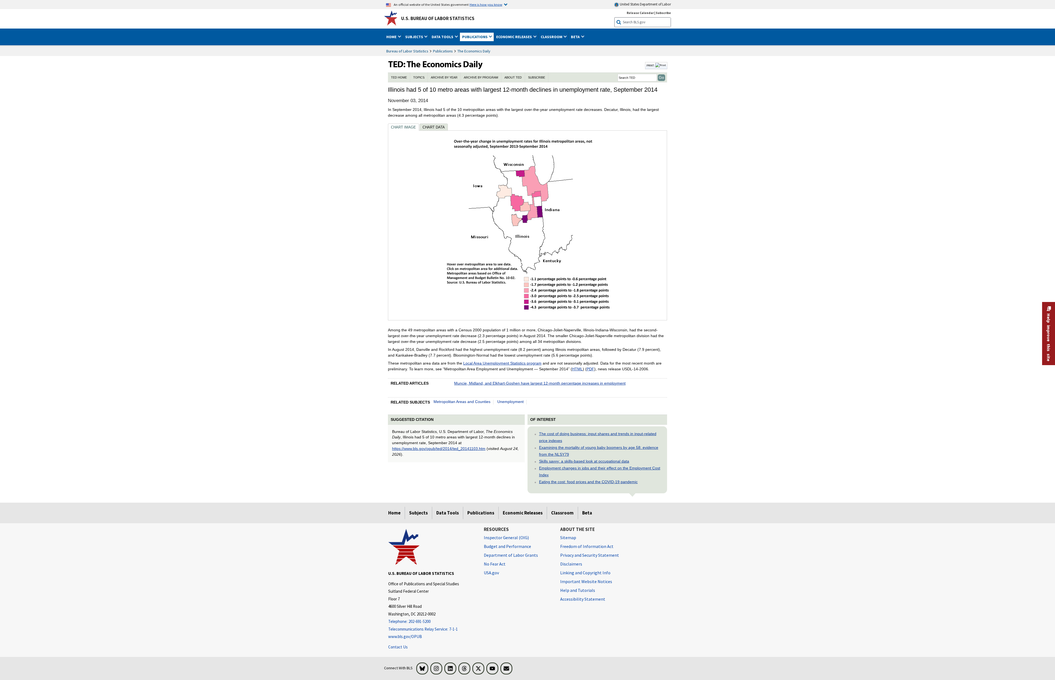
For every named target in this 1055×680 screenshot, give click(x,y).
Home (394, 513)
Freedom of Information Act (586, 546)
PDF (590, 369)
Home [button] (391, 36)
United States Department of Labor (645, 4)
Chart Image (403, 127)
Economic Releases (523, 513)
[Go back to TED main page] (516, 65)
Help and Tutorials (577, 590)
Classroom (562, 513)
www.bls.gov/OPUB (405, 636)
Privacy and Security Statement (589, 555)
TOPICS (418, 77)
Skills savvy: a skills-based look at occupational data (584, 461)
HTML (577, 369)
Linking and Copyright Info (585, 572)
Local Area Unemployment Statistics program (502, 363)
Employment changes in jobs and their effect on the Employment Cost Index (599, 471)
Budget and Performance (507, 546)
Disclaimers (571, 564)
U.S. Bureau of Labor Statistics (437, 18)
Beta (587, 513)
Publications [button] (475, 36)
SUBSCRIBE (536, 77)
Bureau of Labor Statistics (407, 51)
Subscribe (663, 13)
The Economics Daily (473, 51)
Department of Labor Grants (511, 555)
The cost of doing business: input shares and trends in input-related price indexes (597, 437)
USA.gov (491, 572)
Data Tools (447, 513)
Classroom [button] (552, 36)
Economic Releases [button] (514, 36)
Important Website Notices (586, 581)
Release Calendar (640, 13)
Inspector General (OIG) (506, 537)
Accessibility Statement (582, 599)
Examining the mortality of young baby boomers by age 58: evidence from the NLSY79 (598, 451)
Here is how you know (486, 4)
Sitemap (568, 537)
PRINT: (650, 65)
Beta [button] (576, 36)
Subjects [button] (414, 36)
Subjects (418, 513)
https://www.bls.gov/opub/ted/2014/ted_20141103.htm (438, 448)
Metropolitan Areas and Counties (462, 401)
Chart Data (434, 127)
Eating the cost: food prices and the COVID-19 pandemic (588, 482)
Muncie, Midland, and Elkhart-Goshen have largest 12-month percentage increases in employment (540, 383)
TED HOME (399, 77)
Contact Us (398, 647)
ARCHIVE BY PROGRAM (481, 77)
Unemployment (510, 401)
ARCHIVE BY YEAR (444, 77)
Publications (443, 51)
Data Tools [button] (443, 36)
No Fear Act (495, 564)
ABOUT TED (513, 77)
